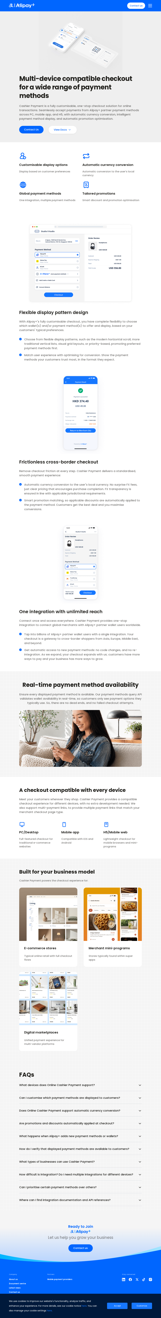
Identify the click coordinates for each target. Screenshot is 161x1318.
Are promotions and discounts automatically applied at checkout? (66, 1123)
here (84, 1305)
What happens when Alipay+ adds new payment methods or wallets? (68, 1136)
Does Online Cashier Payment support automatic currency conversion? (69, 1111)
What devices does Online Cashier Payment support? (57, 1085)
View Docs (60, 130)
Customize (142, 1305)
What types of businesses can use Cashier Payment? (57, 1162)
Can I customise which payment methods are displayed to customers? (69, 1098)
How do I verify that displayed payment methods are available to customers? (74, 1149)
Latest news (15, 1288)
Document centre (17, 1283)
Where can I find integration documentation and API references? (65, 1200)
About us (13, 1279)
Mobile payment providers (59, 1279)
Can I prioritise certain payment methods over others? (58, 1187)
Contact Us (31, 129)
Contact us (136, 5)
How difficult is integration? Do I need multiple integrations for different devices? (76, 1174)
